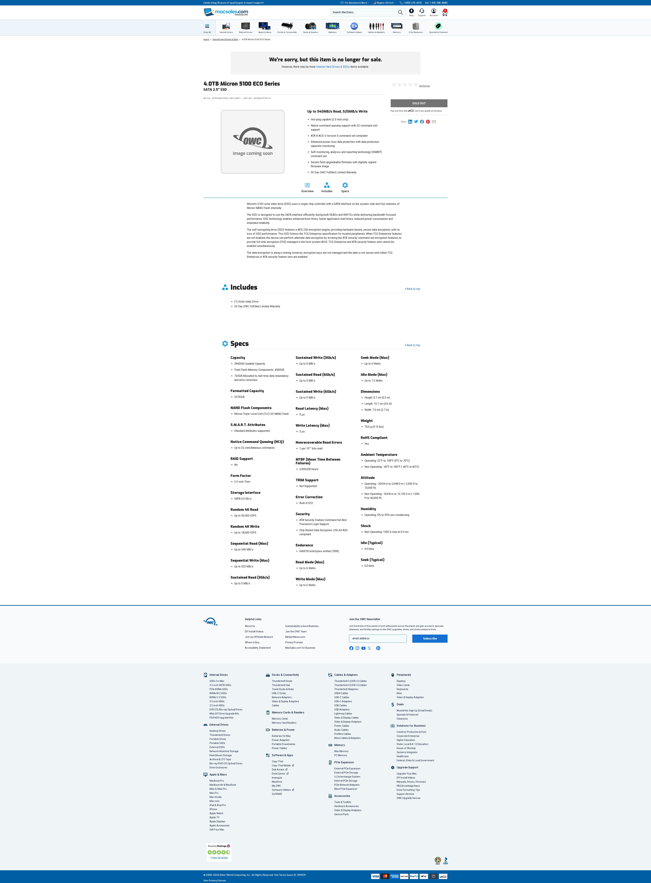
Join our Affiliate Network (259, 637)
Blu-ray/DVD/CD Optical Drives (226, 763)
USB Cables (340, 705)
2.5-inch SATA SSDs (220, 685)
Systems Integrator (407, 752)
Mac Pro (214, 793)
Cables (275, 705)
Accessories (342, 796)
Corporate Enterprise (408, 736)
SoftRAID (277, 794)
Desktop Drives (218, 731)
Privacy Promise (294, 642)
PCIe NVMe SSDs (219, 689)
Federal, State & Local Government (415, 760)
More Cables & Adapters (347, 738)
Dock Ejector (278, 773)
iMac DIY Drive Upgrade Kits (224, 713)
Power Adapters (281, 740)
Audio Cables (341, 730)
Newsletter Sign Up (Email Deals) (414, 710)
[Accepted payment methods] (409, 877)
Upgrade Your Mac (407, 773)
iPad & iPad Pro (218, 805)
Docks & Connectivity (285, 674)
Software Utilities (281, 790)
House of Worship (406, 748)
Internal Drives (219, 674)
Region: (385, 2)
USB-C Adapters (343, 701)
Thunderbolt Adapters (346, 689)
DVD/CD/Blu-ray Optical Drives (226, 709)
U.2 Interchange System (347, 776)
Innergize (277, 777)
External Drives (219, 724)
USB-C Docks (279, 693)
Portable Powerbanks (283, 744)
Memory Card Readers (284, 722)
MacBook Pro (217, 780)
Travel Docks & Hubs (283, 689)
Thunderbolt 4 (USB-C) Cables (350, 685)
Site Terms (280, 875)
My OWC (276, 785)
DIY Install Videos (254, 631)
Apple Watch (216, 813)
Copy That (277, 761)
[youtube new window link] (363, 648)
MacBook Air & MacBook (223, 784)
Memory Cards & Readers (288, 712)
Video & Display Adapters (285, 701)
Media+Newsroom (295, 637)
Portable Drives (218, 739)
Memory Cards (280, 718)
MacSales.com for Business (300, 647)
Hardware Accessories (346, 806)
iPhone (213, 809)
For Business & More (356, 2)
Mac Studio (216, 797)
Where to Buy (252, 642)
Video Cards (403, 685)
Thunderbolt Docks (282, 681)
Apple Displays (217, 821)
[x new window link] (370, 648)
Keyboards (402, 689)
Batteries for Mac (281, 736)
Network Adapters (282, 697)
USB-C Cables (341, 697)
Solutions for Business (411, 725)
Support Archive (405, 794)
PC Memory (340, 755)
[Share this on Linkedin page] (411, 121)
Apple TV (215, 817)
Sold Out (419, 103)
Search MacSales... (344, 12)
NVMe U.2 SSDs (218, 697)
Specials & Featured (407, 714)
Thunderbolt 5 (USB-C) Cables (350, 681)
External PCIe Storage (346, 772)
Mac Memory (341, 751)
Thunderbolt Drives (220, 735)
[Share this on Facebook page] (423, 121)
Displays (401, 681)
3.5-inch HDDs (217, 701)
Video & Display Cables (346, 717)
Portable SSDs (217, 743)
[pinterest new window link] (378, 648)
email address (360, 638)
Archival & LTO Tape (220, 759)
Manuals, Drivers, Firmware (411, 781)
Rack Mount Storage (221, 755)
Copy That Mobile (281, 765)
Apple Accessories (220, 825)
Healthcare (403, 756)
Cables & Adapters (346, 674)
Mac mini (214, 801)
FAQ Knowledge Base (408, 785)
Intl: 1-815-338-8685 (436, 2)
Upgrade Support (407, 767)
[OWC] (226, 12)
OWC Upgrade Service (408, 798)
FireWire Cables (342, 734)
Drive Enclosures (218, 767)
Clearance (402, 718)
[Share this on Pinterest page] (429, 121)
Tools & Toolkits (342, 802)
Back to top (413, 288)
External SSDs (217, 747)
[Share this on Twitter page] (417, 121)
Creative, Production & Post (411, 732)
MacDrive (277, 781)
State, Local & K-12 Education (412, 744)
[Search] (400, 13)
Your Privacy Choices (214, 880)
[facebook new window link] (351, 648)
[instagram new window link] (357, 648)
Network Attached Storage (224, 751)
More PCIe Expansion (345, 789)
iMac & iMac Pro (218, 789)
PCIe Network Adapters (347, 784)
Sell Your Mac (217, 829)
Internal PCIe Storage (345, 780)
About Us (250, 626)
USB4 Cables (341, 693)
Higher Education (406, 740)
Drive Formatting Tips (408, 790)
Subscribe (430, 638)
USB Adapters (342, 709)
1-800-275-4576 (413, 2)
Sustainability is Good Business (302, 626)
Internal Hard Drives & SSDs (333, 66)
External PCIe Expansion (347, 768)
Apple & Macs (218, 774)
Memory (339, 745)
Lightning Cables (343, 713)
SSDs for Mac (217, 681)
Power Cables (279, 748)
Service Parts (341, 814)
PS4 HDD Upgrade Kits (221, 717)
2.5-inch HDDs (217, 705)
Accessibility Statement (258, 647)
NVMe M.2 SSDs (218, 693)
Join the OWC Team (296, 631)
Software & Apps (282, 755)
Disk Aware (278, 769)
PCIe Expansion (344, 762)
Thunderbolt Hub (281, 685)
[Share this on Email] (434, 121)
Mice (399, 693)
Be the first (424, 86)
